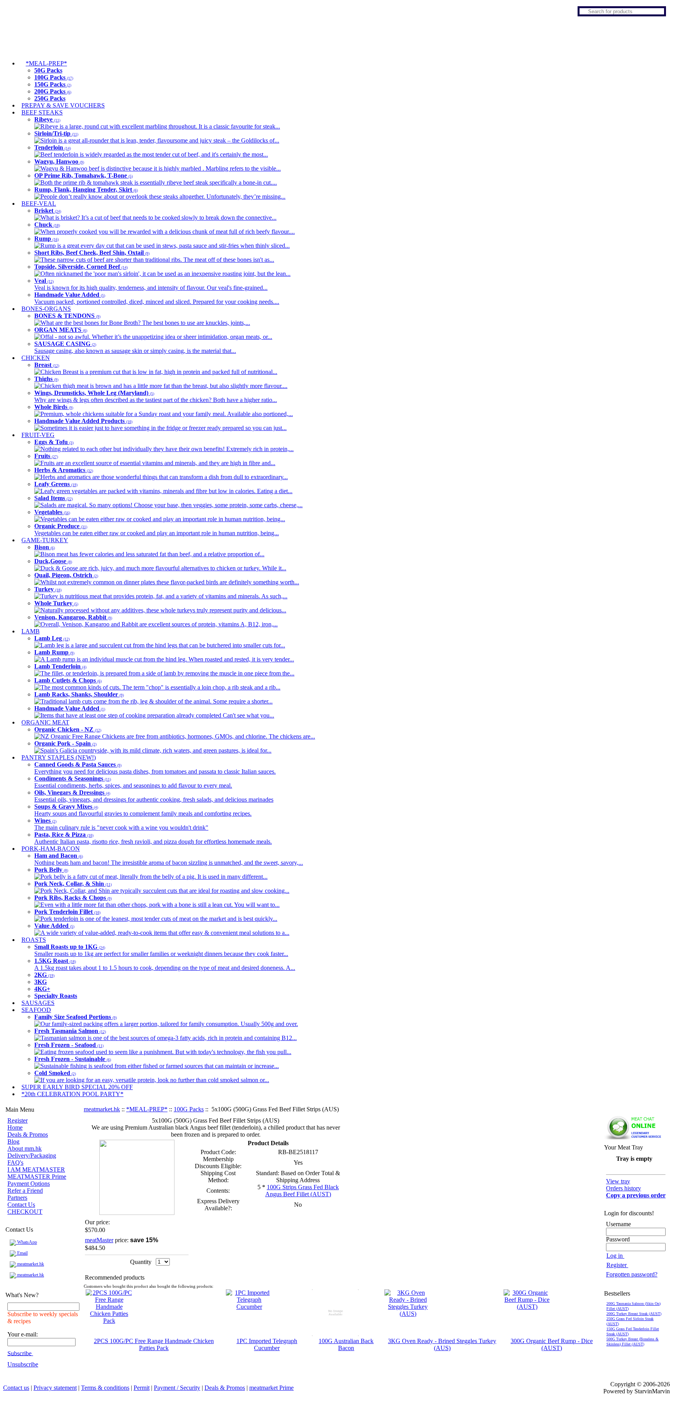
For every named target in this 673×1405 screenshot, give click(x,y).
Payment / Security (177, 1387)
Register (17, 1120)
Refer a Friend (25, 1190)
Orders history (623, 1188)
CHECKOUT (24, 1211)
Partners (17, 1197)
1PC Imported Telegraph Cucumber (266, 1344)
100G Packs (189, 1109)
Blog (13, 1141)
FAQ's (15, 1162)
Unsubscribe (22, 1364)
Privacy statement (55, 1387)
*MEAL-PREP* (146, 1109)
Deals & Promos (27, 1134)
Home (15, 1127)
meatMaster (99, 1240)
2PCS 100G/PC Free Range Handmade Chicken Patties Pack (154, 1344)
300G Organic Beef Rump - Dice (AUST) (552, 1344)
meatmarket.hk (30, 1264)
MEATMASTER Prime (36, 1176)
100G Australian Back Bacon (346, 1344)
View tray (618, 1181)
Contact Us (21, 1204)
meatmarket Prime (271, 1387)
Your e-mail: (22, 1334)
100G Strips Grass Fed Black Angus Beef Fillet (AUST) (302, 1190)
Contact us (16, 1387)
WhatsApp (26, 1242)
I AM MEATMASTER (36, 1169)
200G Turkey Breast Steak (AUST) (633, 1314)
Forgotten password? (631, 1274)
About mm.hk (24, 1148)
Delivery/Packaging (31, 1155)
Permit (142, 1387)
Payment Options (28, 1183)
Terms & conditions (105, 1387)
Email (22, 1253)
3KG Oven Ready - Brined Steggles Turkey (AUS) (442, 1344)
